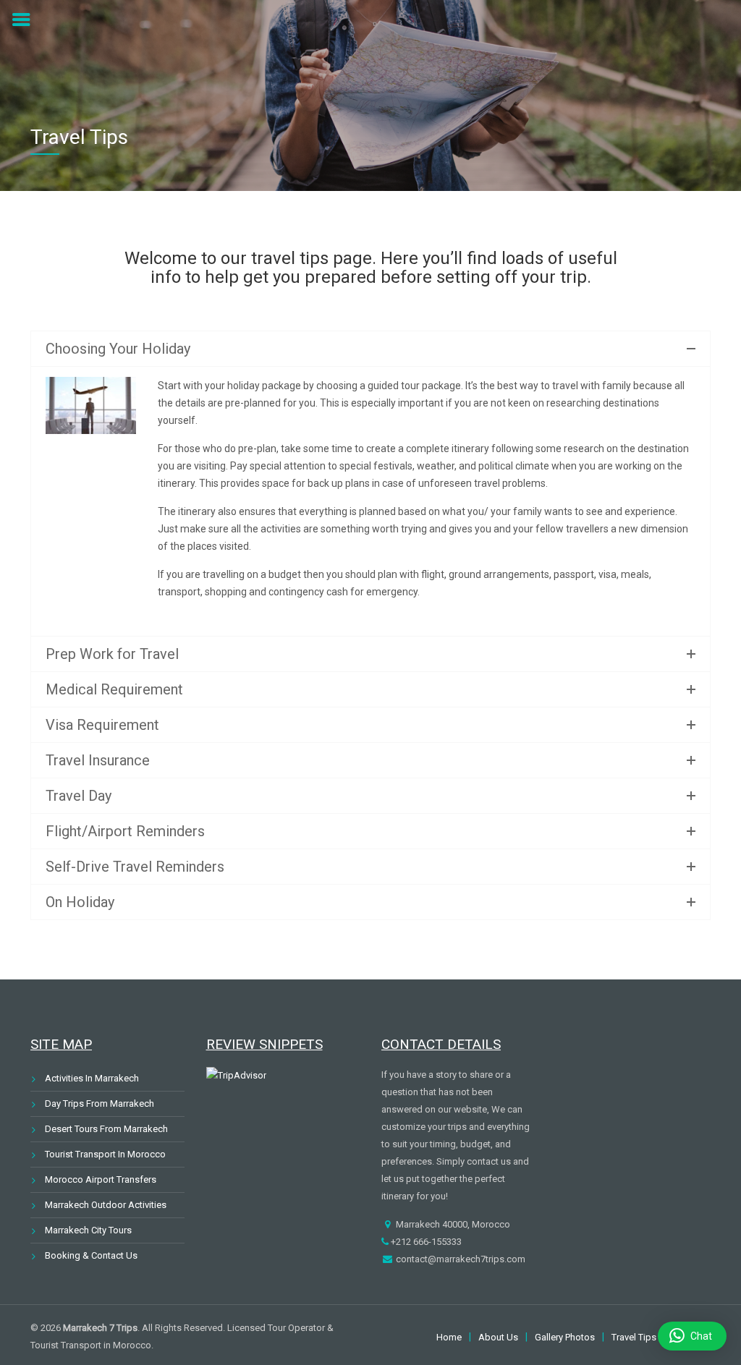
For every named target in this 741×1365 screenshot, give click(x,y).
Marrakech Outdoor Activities (105, 1204)
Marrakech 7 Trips (100, 1327)
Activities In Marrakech (92, 1078)
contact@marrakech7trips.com (459, 1259)
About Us (498, 1337)
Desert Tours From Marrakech (106, 1128)
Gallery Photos (565, 1337)
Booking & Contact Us (91, 1255)
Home (449, 1337)
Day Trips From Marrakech (99, 1103)
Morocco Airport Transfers (100, 1179)
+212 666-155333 (425, 1241)
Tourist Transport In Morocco (105, 1154)
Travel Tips (633, 1337)
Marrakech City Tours (88, 1230)
